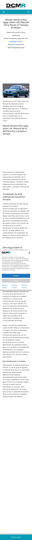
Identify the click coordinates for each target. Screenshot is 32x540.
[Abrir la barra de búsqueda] (28, 12)
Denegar (16, 281)
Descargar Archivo (16, 41)
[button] (29, 253)
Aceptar (16, 276)
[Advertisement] (16, 67)
